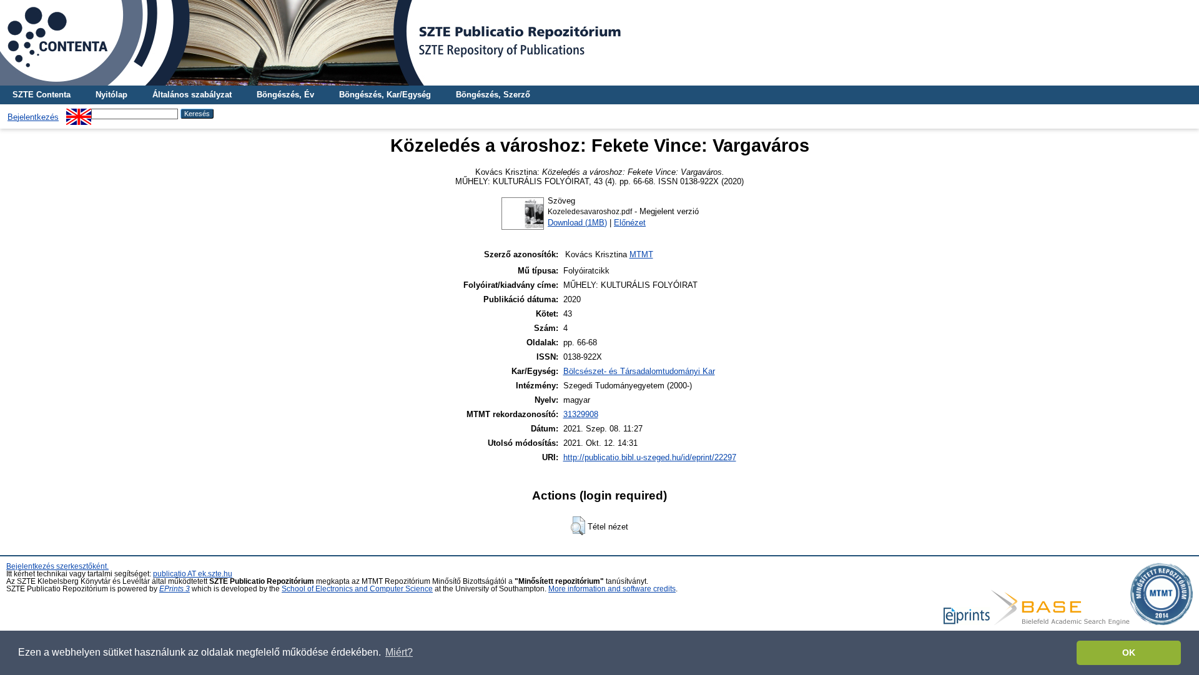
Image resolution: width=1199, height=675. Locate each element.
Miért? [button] (399, 652)
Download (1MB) (577, 222)
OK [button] (1128, 653)
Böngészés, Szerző (493, 94)
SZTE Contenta (41, 94)
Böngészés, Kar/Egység (385, 94)
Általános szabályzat (192, 94)
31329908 (580, 414)
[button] (578, 525)
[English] (78, 113)
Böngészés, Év (285, 94)
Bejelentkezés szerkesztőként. (57, 566)
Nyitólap (111, 94)
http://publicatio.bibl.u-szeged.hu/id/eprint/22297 (649, 457)
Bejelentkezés (33, 117)
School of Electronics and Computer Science (357, 589)
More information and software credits (612, 589)
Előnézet (630, 222)
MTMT (641, 254)
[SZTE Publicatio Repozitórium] (599, 43)
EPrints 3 (174, 589)
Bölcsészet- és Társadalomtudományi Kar (639, 371)
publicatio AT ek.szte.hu (192, 574)
